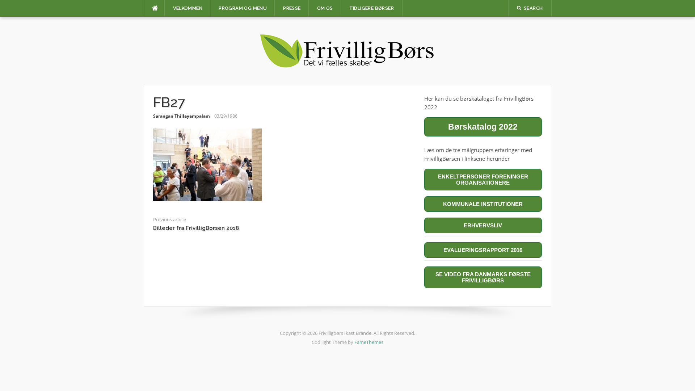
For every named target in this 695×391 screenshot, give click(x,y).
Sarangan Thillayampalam (181, 116)
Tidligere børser (371, 8)
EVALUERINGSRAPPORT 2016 (482, 250)
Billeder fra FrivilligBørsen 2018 (196, 228)
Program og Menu (243, 8)
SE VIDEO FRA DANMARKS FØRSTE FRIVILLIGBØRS (483, 277)
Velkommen (188, 8)
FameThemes (368, 342)
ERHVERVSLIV (483, 225)
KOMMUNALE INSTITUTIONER (483, 204)
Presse (291, 8)
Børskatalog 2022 (483, 126)
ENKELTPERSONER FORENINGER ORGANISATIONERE (483, 179)
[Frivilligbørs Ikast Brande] (347, 50)
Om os (325, 8)
